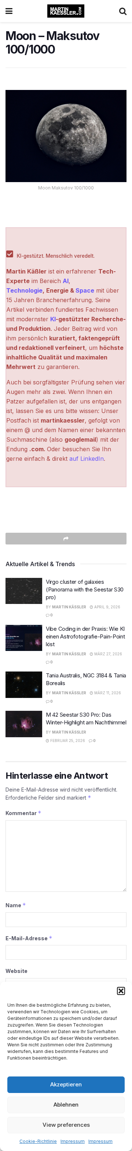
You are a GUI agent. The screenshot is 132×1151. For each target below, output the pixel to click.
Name (16, 905)
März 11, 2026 (107, 693)
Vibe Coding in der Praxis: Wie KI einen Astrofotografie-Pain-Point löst (85, 636)
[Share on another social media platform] (66, 538)
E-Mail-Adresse (29, 938)
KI (53, 319)
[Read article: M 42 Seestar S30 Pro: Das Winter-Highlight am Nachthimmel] (24, 724)
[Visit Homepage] (65, 11)
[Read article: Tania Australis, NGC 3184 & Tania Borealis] (24, 685)
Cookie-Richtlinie (38, 1141)
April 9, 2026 (106, 607)
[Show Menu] (9, 11)
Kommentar (23, 813)
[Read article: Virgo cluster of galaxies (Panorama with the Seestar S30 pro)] (24, 591)
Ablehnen (66, 1104)
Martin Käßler (69, 607)
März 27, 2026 (107, 654)
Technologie (24, 290)
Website (16, 971)
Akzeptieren (66, 1084)
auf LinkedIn (86, 458)
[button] (121, 991)
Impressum (72, 1141)
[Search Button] (122, 11)
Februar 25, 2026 (67, 740)
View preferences (66, 1124)
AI (66, 281)
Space (85, 290)
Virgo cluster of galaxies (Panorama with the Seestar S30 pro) (85, 589)
